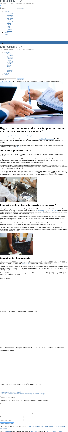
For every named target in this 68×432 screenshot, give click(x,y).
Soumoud (5, 136)
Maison (9, 26)
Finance (9, 19)
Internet (9, 23)
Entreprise (10, 18)
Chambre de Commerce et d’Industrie (47, 210)
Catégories (6, 11)
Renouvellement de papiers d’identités (10, 392)
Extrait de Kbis (25, 263)
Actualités (10, 13)
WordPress (49, 431)
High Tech (10, 21)
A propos (6, 32)
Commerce (10, 16)
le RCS (19, 146)
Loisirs (9, 24)
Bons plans (10, 15)
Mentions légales (57, 431)
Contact (6, 34)
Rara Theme (34, 431)
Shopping (9, 29)
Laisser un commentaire (20, 136)
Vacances (9, 31)
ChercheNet (8, 431)
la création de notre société (46, 139)
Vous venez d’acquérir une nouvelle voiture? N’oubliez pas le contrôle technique (22, 393)
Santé (8, 27)
